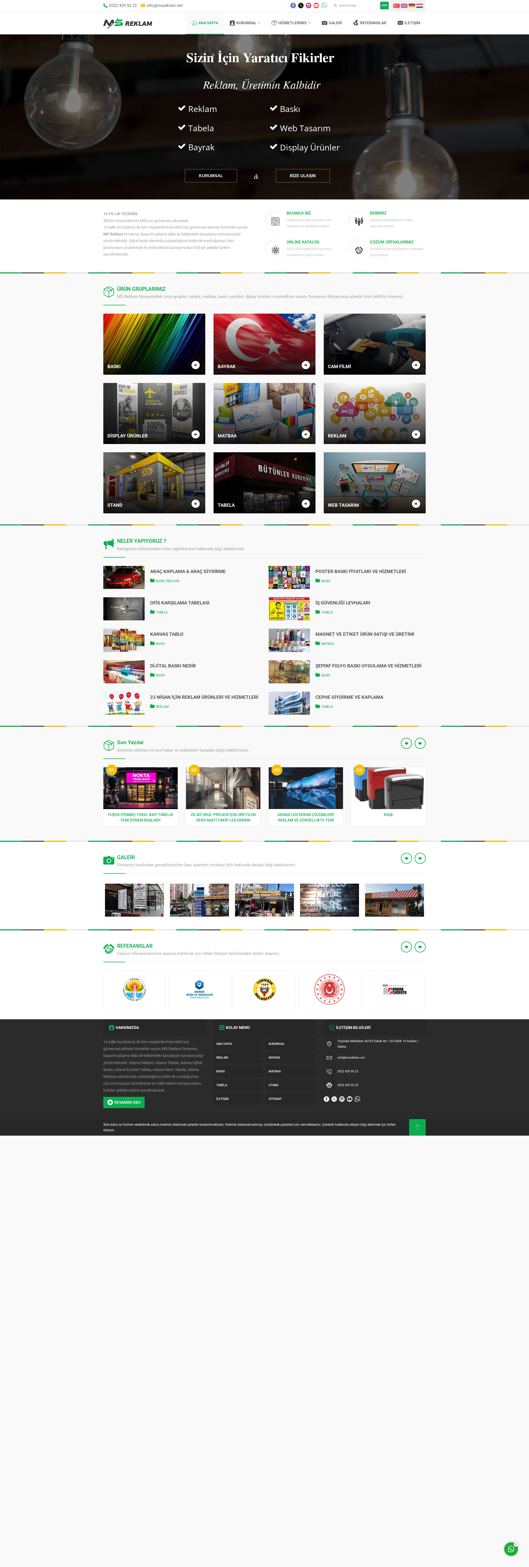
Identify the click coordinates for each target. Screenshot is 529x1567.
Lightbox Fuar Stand (388, 814)
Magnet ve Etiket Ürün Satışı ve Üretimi (364, 634)
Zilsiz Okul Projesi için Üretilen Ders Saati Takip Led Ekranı (140, 817)
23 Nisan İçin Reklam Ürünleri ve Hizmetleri (204, 697)
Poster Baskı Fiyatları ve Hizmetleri (360, 571)
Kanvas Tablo (166, 634)
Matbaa (327, 644)
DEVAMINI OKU (127, 1102)
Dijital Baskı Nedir (173, 666)
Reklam (172, 581)
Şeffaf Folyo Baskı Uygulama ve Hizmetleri (368, 666)
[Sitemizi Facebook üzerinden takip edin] (293, 5)
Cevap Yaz (476, 1526)
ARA (384, 5)
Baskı (160, 581)
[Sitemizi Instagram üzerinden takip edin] (308, 5)
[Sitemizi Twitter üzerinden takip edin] (301, 5)
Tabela (162, 612)
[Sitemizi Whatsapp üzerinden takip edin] (324, 5)
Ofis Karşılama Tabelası (179, 603)
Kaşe (306, 814)
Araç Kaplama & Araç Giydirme (188, 571)
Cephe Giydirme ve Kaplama (349, 697)
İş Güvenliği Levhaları (342, 603)
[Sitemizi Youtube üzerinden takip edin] (316, 5)
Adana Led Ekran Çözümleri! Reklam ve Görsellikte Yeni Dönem (223, 817)
